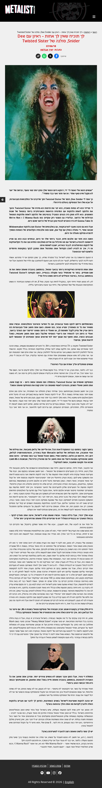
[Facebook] (59, 773)
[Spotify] (42, 773)
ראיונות (87, 32)
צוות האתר (55, 765)
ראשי (95, 32)
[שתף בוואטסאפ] (44, 56)
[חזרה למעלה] (95, 782)
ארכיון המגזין (39, 765)
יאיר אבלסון (46, 49)
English (69, 782)
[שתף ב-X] (50, 56)
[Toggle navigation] (94, 17)
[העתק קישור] (38, 56)
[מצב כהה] (2, 199)
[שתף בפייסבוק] (56, 56)
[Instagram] (54, 773)
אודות (67, 765)
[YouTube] (48, 773)
